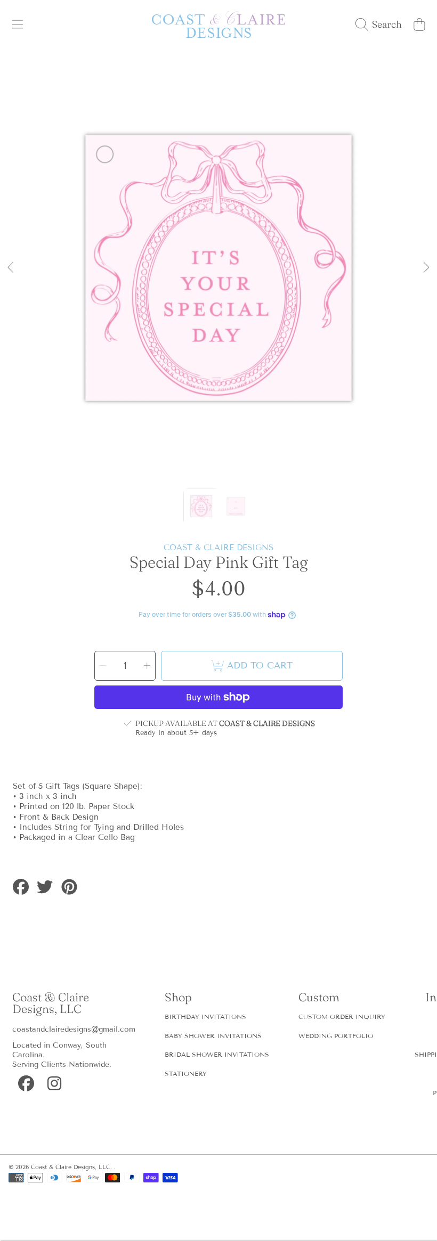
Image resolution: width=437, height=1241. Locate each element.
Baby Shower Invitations (213, 1036)
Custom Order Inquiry (341, 1016)
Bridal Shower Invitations (217, 1054)
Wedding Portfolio (335, 1036)
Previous (11, 268)
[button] (17, 24)
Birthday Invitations (205, 1016)
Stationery (186, 1073)
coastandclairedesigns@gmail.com (73, 1029)
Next (426, 268)
